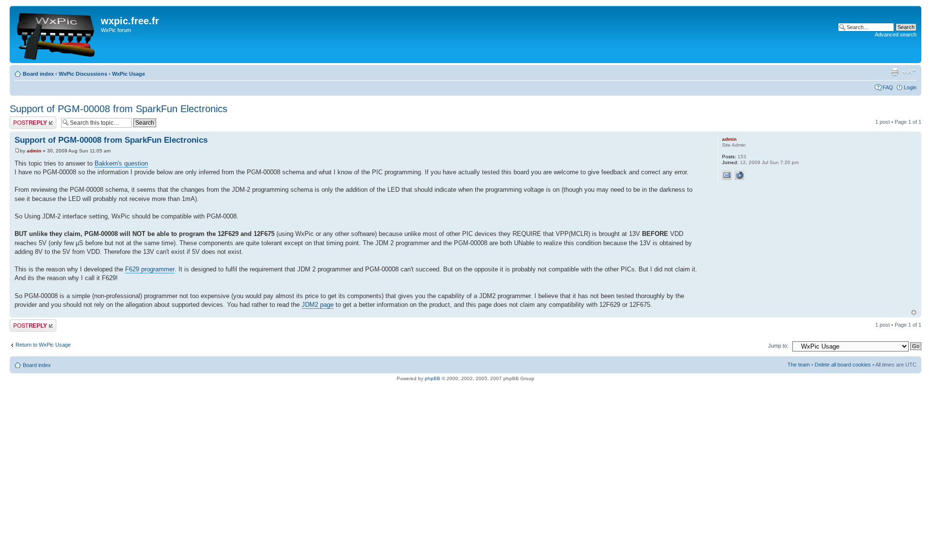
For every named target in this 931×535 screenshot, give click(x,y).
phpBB (432, 378)
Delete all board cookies (843, 365)
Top (913, 312)
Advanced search (895, 34)
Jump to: (778, 346)
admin (34, 150)
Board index (38, 74)
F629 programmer (150, 269)
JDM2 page (318, 304)
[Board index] (56, 34)
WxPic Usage (128, 74)
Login (910, 87)
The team (798, 365)
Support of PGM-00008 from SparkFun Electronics (118, 108)
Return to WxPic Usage (43, 345)
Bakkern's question (121, 163)
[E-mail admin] (727, 175)
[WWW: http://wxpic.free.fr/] (739, 175)
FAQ (888, 87)
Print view (894, 71)
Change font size (909, 71)
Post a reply (24, 119)
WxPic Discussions (83, 74)
